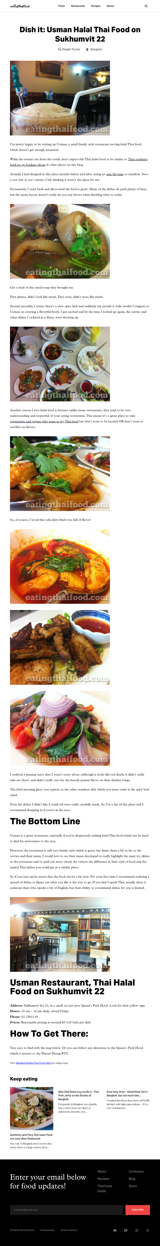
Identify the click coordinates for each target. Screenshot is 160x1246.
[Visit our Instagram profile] (136, 1230)
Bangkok (96, 49)
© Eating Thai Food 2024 (22, 1230)
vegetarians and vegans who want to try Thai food (44, 421)
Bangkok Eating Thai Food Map (33, 1063)
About (110, 6)
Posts (61, 6)
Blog (132, 1179)
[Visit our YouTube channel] (114, 1230)
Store (133, 1186)
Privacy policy (47, 1230)
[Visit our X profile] (147, 1230)
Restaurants (78, 6)
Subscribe (138, 1210)
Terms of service (69, 1230)
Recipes (95, 6)
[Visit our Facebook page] (125, 1230)
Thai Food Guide (105, 1189)
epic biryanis (114, 174)
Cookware (136, 1171)
